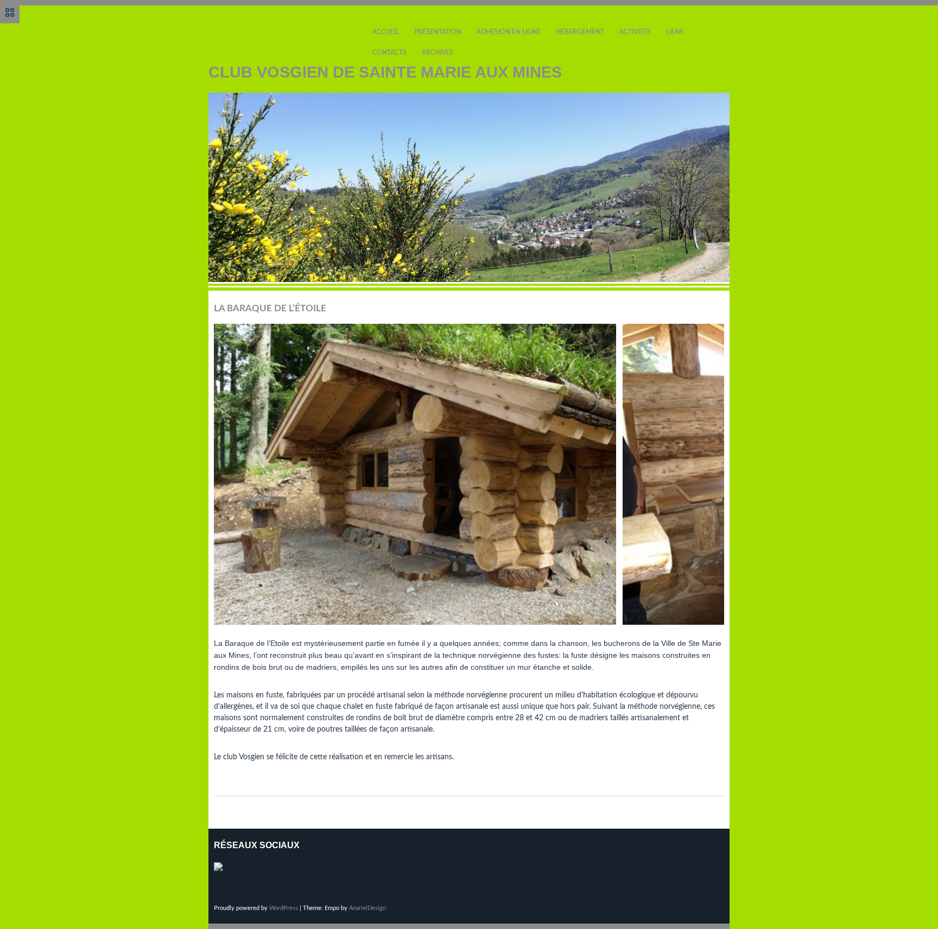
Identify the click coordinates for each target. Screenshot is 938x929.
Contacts (389, 52)
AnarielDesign (367, 908)
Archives (437, 52)
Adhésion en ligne (509, 32)
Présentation (437, 32)
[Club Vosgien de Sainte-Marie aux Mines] (222, 871)
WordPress (283, 908)
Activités (635, 32)
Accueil (385, 32)
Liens (674, 32)
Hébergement (580, 32)
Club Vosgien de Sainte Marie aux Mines (385, 72)
